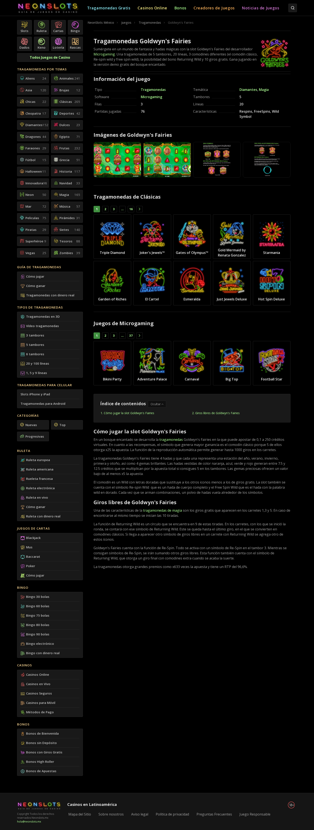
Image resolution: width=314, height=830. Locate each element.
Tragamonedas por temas (42, 69)
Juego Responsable (254, 814)
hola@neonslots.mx (29, 821)
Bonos (23, 724)
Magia (264, 89)
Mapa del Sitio (79, 814)
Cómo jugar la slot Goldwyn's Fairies (129, 413)
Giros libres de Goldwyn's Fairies (217, 413)
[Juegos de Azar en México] (52, 8)
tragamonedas (171, 439)
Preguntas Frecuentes (214, 814)
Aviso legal (139, 814)
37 (131, 335)
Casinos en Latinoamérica (92, 804)
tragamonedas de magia (162, 510)
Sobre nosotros (111, 814)
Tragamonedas (153, 89)
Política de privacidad (172, 814)
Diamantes (248, 89)
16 (131, 209)
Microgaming (104, 54)
